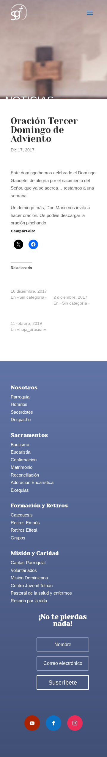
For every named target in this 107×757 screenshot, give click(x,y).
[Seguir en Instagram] (75, 723)
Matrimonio (21, 467)
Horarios (19, 404)
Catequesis (22, 514)
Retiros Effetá (24, 530)
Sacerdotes (22, 412)
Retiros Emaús (25, 522)
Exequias (20, 490)
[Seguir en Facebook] (53, 723)
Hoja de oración (25, 317)
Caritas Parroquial (28, 562)
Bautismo (20, 444)
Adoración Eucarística (32, 482)
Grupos (18, 537)
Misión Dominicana (29, 577)
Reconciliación (25, 474)
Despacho (21, 419)
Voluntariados (24, 570)
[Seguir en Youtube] (32, 723)
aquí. (52, 222)
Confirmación (24, 459)
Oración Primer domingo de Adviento (68, 285)
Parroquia (20, 396)
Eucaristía (20, 451)
